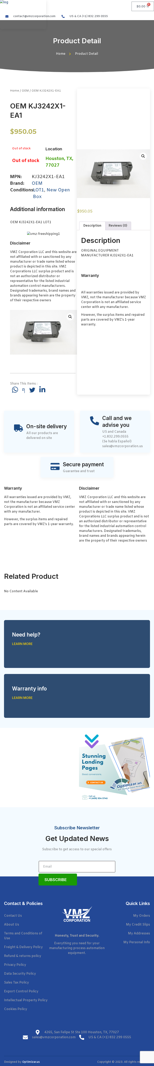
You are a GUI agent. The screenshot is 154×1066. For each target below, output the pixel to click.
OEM (25, 91)
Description (92, 226)
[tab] (92, 226)
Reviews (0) (117, 226)
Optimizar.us (31, 1062)
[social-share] (15, 389)
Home (14, 91)
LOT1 (38, 190)
